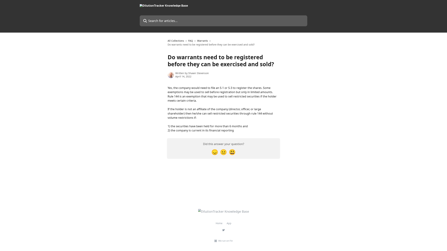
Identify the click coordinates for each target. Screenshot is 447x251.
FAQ (190, 40)
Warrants (202, 40)
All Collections (176, 40)
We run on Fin (225, 240)
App (229, 223)
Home (219, 223)
